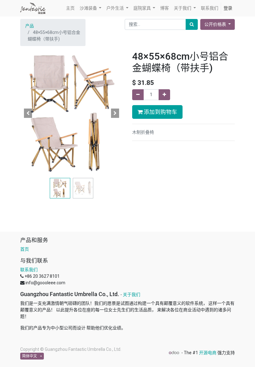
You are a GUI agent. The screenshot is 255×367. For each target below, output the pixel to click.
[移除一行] (138, 94)
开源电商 (207, 352)
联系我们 (29, 269)
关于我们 (131, 294)
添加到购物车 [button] (159, 112)
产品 (29, 25)
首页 (24, 249)
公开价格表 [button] (215, 24)
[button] (28, 113)
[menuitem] (70, 8)
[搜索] (192, 24)
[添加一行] (164, 94)
